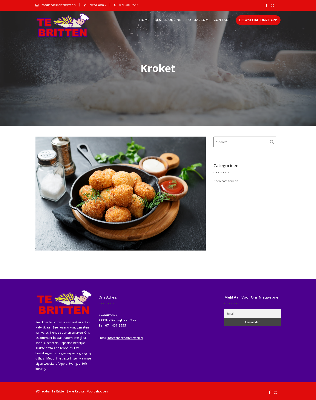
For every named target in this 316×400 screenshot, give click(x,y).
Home (144, 19)
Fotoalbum (197, 19)
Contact (222, 19)
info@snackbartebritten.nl (125, 338)
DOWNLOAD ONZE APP (258, 20)
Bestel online (168, 19)
